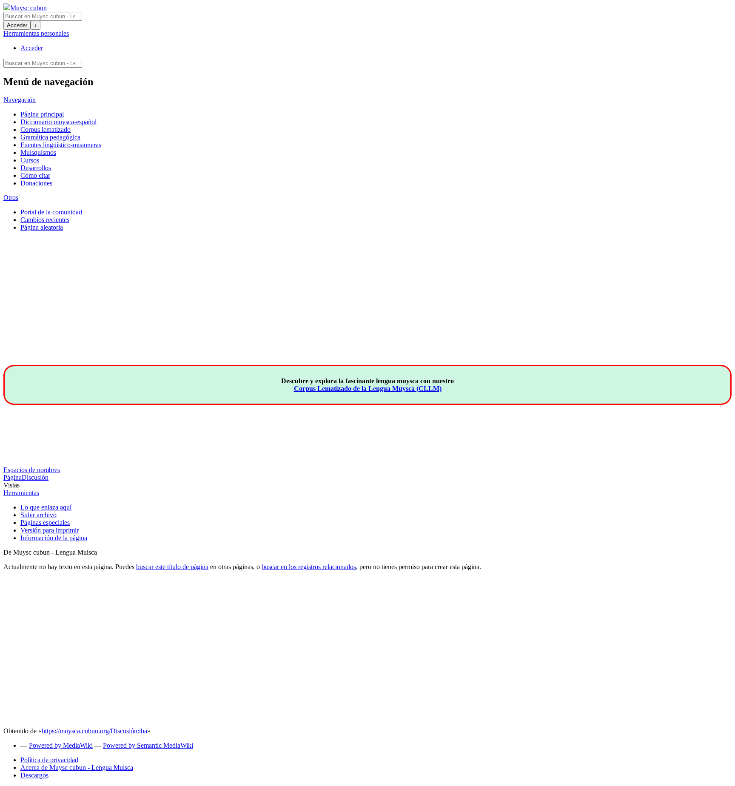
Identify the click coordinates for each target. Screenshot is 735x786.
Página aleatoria (41, 227)
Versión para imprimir (49, 530)
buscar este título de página (172, 566)
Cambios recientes (44, 219)
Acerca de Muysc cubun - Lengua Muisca (76, 767)
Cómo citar (35, 175)
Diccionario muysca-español (58, 121)
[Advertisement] (367, 305)
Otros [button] (10, 197)
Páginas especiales (45, 522)
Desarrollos (35, 167)
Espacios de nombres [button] (31, 469)
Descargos (34, 775)
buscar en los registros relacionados (309, 566)
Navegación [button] (19, 99)
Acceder (17, 25)
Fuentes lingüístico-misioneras (60, 144)
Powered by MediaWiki (61, 745)
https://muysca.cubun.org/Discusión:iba (94, 731)
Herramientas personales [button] (36, 33)
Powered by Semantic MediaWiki (148, 745)
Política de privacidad (49, 759)
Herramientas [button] (21, 492)
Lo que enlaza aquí (45, 507)
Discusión (35, 477)
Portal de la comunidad (51, 212)
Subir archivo (38, 514)
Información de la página (53, 537)
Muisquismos (38, 152)
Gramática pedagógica (50, 137)
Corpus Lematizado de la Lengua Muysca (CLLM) (368, 388)
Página (12, 477)
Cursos (29, 160)
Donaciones (36, 183)
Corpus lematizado (45, 129)
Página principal (42, 114)
